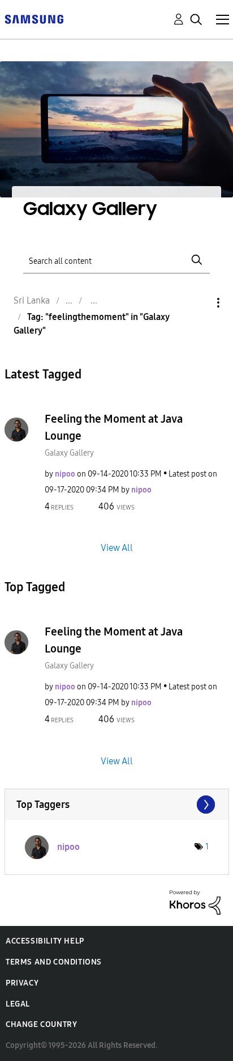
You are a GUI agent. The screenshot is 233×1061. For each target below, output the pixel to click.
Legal (18, 1004)
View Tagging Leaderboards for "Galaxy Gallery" (116, 804)
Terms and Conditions (54, 962)
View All (117, 547)
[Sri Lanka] (34, 18)
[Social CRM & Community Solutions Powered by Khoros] (195, 901)
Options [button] (199, 302)
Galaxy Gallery (69, 453)
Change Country (41, 1024)
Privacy (22, 983)
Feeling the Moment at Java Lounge (114, 427)
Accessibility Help (45, 941)
